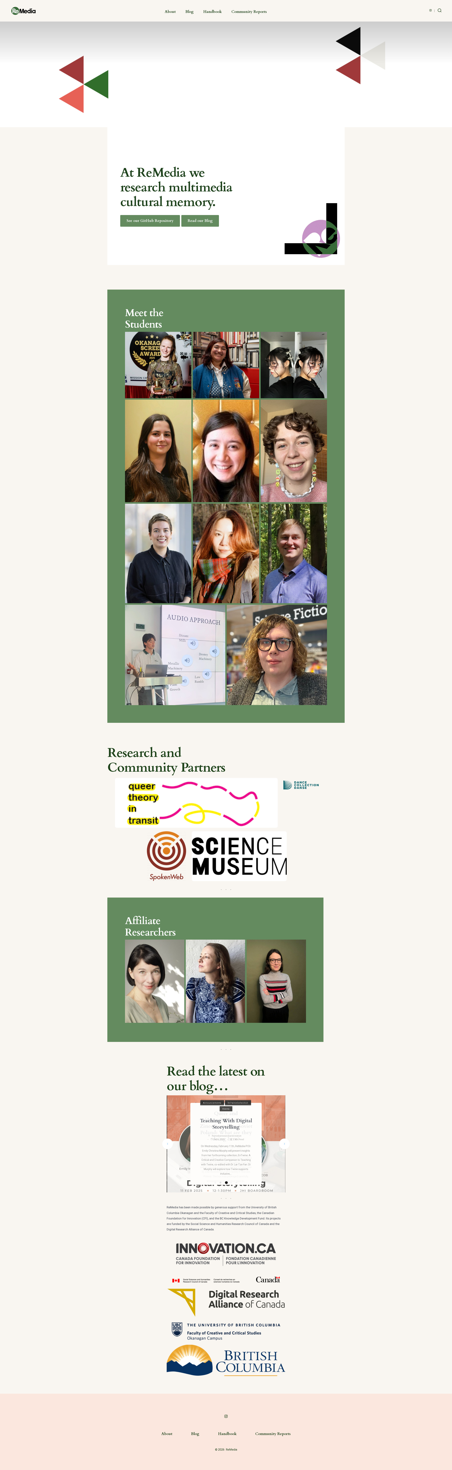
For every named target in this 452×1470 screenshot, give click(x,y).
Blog (189, 11)
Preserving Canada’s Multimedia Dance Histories (225, 1108)
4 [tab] (231, 1182)
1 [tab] (215, 1183)
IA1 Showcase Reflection (226, 1130)
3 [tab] (226, 1183)
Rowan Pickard (216, 1142)
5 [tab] (236, 1183)
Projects (226, 1115)
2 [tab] (220, 1183)
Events (225, 1101)
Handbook (212, 11)
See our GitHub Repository (150, 220)
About (170, 11)
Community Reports (249, 11)
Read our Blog (200, 220)
